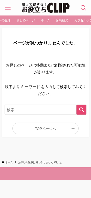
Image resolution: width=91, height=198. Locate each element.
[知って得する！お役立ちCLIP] (46, 7)
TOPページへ (45, 128)
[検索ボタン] (83, 7)
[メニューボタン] (7, 7)
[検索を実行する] (81, 110)
